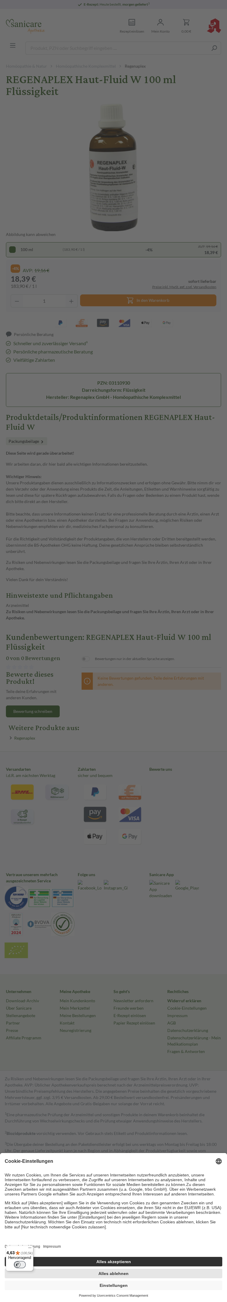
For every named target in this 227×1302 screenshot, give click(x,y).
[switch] (20, 1264)
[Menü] (29, 1249)
